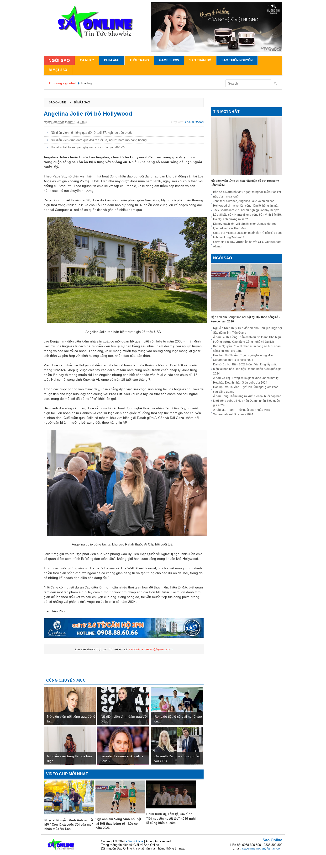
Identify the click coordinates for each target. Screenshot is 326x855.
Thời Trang (139, 60)
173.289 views (194, 122)
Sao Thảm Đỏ (200, 60)
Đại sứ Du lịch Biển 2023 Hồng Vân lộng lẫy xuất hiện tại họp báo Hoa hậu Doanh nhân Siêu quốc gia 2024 (247, 369)
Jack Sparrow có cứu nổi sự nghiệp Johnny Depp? (246, 210)
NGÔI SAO (59, 60)
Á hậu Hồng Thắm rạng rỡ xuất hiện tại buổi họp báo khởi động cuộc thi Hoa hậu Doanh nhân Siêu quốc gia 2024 (247, 401)
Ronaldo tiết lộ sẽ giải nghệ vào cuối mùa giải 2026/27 (88, 147)
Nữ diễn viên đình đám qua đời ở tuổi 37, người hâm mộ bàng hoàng (99, 140)
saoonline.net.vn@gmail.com (151, 649)
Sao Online (272, 840)
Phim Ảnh (111, 60)
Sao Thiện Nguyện (236, 60)
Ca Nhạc (87, 60)
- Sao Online (135, 841)
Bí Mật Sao (58, 70)
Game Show (169, 60)
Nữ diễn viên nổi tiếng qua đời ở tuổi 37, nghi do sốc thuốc (91, 132)
